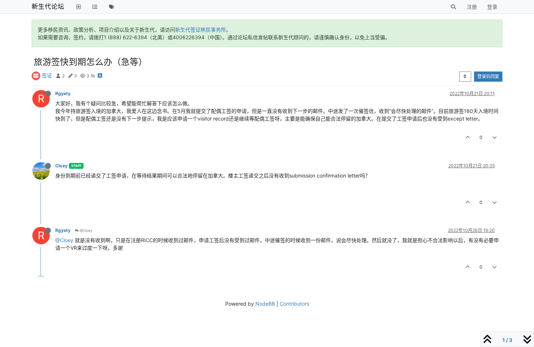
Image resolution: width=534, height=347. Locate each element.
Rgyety (62, 93)
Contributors (294, 304)
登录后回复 (488, 76)
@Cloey (85, 230)
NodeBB (265, 304)
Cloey (61, 165)
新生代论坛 (48, 6)
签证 (47, 75)
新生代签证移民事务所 (200, 29)
